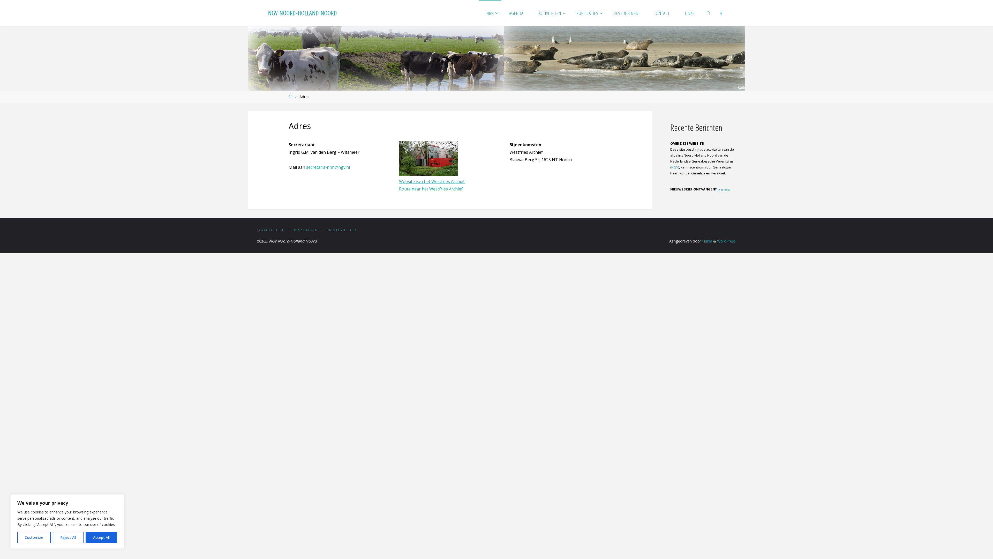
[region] (67, 521)
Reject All (68, 537)
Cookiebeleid (271, 230)
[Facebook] (721, 13)
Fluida (706, 241)
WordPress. (726, 241)
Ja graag (723, 189)
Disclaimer (306, 230)
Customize (34, 537)
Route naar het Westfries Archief (431, 189)
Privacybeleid (342, 230)
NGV (674, 167)
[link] (709, 13)
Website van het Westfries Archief (432, 181)
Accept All (101, 537)
